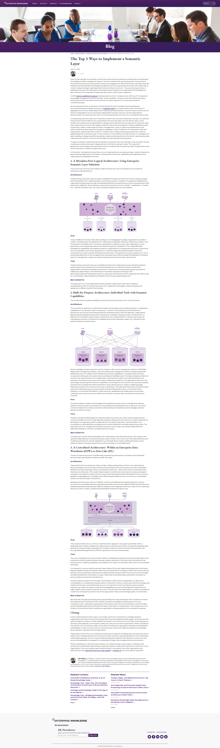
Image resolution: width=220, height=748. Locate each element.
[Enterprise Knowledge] (16, 3)
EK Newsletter (66, 730)
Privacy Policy (162, 732)
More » (72, 702)
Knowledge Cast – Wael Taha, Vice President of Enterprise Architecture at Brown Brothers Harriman (89, 685)
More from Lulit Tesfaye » (103, 666)
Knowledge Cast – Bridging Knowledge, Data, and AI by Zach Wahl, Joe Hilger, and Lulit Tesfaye (89, 697)
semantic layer (109, 108)
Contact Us (151, 732)
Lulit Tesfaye (80, 73)
